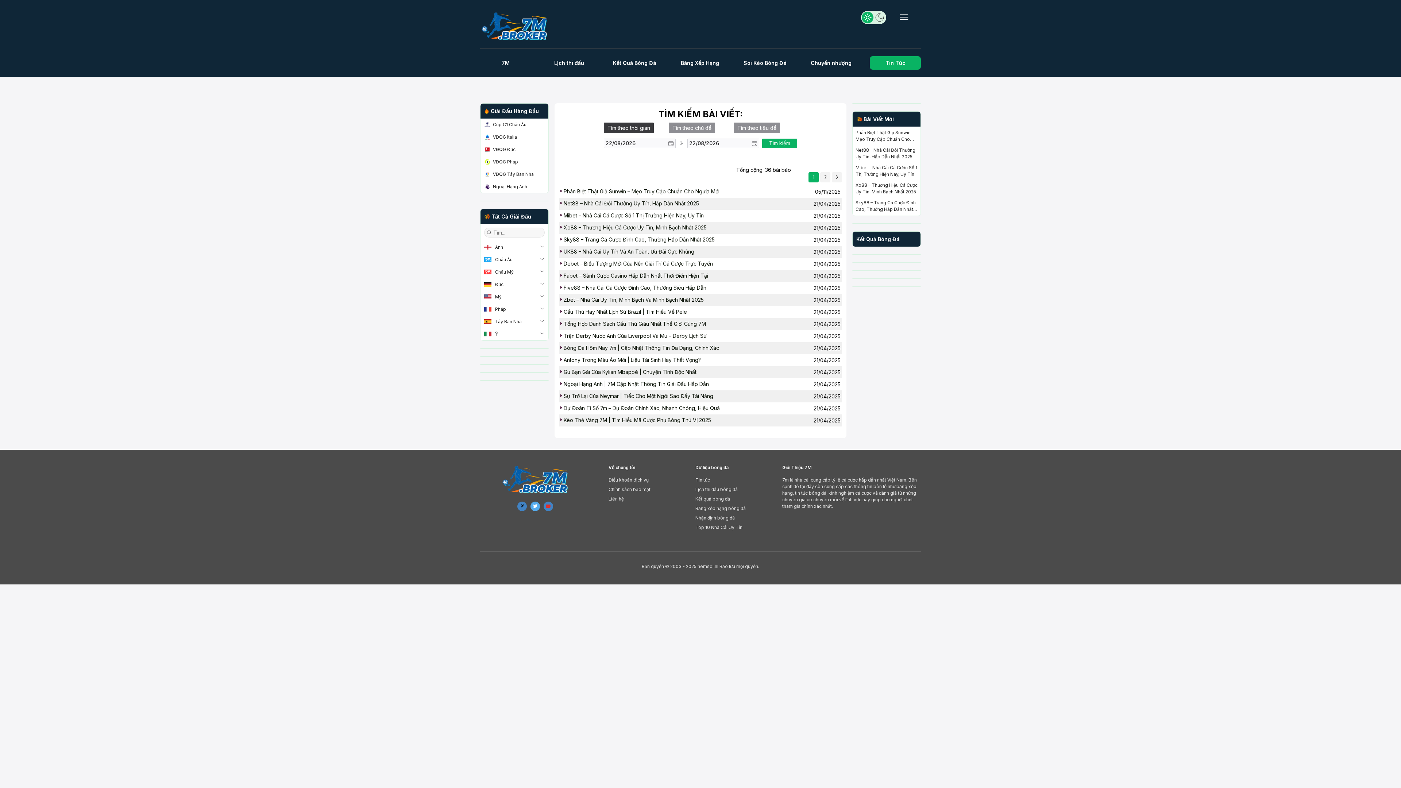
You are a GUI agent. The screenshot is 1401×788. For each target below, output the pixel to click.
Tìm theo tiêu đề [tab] (756, 128)
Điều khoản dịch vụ (629, 480)
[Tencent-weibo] (522, 506)
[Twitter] (535, 506)
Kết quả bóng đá (712, 499)
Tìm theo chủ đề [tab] (691, 128)
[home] (517, 26)
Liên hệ (616, 499)
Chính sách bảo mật (630, 489)
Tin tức (702, 480)
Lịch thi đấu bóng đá (716, 489)
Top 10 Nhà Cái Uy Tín (718, 527)
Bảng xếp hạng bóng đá (720, 508)
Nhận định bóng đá (715, 518)
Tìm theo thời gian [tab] (628, 128)
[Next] (837, 177)
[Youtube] (548, 506)
